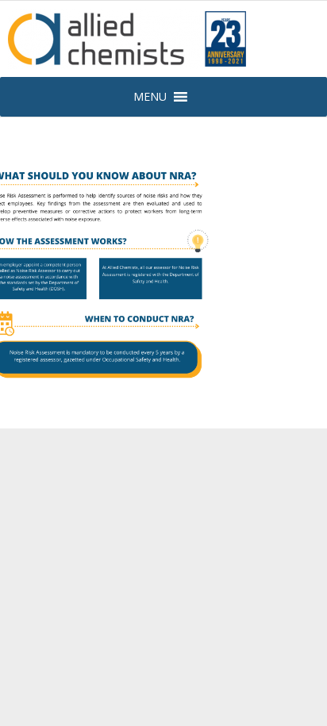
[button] (150, 97)
